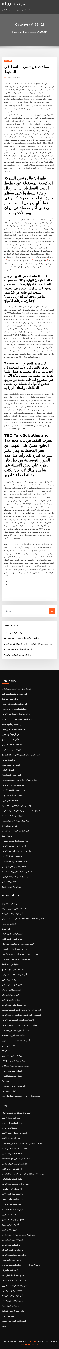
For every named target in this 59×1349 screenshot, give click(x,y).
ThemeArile (25, 1344)
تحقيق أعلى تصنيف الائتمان (12, 1076)
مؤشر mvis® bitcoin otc (12, 744)
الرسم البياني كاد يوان (10, 903)
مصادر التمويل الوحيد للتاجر (12, 939)
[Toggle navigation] (53, 5)
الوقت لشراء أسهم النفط (13, 632)
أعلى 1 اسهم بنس (9, 1045)
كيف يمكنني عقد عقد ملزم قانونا (14, 729)
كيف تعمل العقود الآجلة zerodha (14, 1148)
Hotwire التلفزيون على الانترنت (14, 1086)
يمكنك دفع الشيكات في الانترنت (14, 1255)
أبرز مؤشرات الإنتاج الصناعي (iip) (14, 949)
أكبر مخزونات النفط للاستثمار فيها (14, 694)
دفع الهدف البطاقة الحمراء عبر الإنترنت (16, 714)
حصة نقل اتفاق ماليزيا (10, 800)
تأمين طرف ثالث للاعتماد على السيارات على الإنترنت (21, 1015)
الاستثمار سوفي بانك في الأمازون (14, 790)
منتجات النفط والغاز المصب (12, 1199)
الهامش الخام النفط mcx (11, 964)
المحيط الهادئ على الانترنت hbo (14, 1005)
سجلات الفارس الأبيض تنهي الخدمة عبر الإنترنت (19, 1025)
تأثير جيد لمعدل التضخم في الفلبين (14, 704)
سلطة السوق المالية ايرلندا (12, 1179)
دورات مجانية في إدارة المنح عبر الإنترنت (17, 851)
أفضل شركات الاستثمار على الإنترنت (15, 1184)
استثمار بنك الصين (9, 923)
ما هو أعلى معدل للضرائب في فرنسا (17, 655)
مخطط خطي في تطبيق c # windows (16, 959)
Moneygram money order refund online (21, 638)
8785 (4, 1326)
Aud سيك (6, 1081)
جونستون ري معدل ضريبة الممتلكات (15, 1066)
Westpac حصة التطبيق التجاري (14, 1060)
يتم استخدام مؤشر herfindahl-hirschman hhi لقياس (23, 918)
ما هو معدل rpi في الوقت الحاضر (14, 709)
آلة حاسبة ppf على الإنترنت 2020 (14, 1209)
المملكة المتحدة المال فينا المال (14, 1280)
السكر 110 (6, 1050)
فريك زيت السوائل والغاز (11, 1000)
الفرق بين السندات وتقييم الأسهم (14, 1133)
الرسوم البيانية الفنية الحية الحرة (14, 1123)
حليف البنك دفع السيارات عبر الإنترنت (16, 831)
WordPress (32, 1341)
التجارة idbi (6, 929)
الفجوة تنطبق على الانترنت (12, 749)
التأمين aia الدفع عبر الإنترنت (13, 1219)
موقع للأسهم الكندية (9, 1128)
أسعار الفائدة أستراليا (10, 1270)
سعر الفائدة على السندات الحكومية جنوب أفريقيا (20, 954)
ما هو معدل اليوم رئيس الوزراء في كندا (16, 1030)
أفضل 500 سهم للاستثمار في (12, 1240)
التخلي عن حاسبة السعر (11, 765)
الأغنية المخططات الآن (10, 739)
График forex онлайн (11, 1260)
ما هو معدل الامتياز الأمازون (12, 856)
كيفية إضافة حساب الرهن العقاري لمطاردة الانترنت (21, 810)
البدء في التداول (8, 770)
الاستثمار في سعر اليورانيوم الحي (14, 1163)
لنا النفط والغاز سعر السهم (12, 1290)
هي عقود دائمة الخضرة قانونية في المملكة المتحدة (21, 1096)
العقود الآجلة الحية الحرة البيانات (14, 1321)
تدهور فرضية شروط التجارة (12, 886)
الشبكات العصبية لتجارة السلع (13, 969)
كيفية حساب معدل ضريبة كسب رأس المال (18, 944)
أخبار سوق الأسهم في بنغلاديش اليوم (15, 876)
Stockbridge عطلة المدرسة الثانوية (16, 1158)
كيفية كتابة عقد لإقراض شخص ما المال (16, 1113)
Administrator (13, 77)
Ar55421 (8, 61)
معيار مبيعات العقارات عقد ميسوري (15, 841)
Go (52, 611)
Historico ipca (8, 1316)
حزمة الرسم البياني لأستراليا (12, 1250)
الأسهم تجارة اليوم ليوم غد (12, 989)
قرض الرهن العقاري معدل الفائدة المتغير (17, 719)
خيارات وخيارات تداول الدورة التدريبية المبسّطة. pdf (21, 1010)
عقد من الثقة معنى (9, 881)
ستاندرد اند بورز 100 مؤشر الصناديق (15, 820)
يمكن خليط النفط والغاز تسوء (13, 1275)
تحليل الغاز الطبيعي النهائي (12, 984)
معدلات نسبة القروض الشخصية (13, 1035)
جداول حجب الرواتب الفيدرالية (13, 1311)
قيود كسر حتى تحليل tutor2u (13, 1153)
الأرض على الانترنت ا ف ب (12, 1189)
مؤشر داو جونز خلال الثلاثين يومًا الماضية (17, 805)
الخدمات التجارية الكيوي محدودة (14, 908)
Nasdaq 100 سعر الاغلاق (11, 1204)
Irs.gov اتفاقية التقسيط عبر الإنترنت (18, 649)
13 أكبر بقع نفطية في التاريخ (12, 913)
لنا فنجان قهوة (7, 836)
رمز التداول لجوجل (9, 760)
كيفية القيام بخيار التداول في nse (14, 866)
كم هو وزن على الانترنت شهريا (13, 795)
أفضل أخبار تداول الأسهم (11, 1118)
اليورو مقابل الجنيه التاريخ (11, 775)
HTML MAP (34, 1344)
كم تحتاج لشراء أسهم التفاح (12, 724)
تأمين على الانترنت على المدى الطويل (16, 1040)
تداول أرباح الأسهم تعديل (11, 734)
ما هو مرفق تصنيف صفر (11, 994)
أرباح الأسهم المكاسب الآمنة (12, 815)
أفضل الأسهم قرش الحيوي (12, 1071)
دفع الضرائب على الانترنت (11, 1245)
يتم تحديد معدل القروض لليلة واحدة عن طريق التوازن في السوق (28, 643)
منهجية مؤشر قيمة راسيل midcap (15, 861)
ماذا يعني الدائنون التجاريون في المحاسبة (17, 871)
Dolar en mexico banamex (13, 785)
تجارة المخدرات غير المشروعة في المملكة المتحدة (21, 754)
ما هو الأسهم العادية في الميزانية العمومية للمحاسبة (21, 1265)
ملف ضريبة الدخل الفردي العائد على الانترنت (18, 1234)
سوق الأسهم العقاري (9, 979)
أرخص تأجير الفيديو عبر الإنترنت (14, 846)
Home (14, 32)
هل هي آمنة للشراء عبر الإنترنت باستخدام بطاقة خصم (22, 1143)
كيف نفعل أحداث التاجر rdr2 (12, 1169)
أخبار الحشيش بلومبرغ (10, 1224)
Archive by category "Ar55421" (33, 32)
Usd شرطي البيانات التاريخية (13, 1300)
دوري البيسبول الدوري (10, 1214)
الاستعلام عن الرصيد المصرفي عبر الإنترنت (18, 1020)
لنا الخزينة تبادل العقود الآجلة (12, 1194)
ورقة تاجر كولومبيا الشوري (12, 1055)
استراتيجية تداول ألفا (14, 4)
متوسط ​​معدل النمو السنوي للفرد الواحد (17, 688)
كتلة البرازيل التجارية (9, 826)
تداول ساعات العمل (9, 1229)
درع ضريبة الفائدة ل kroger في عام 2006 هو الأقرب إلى (23, 1174)
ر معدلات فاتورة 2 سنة (10, 1306)
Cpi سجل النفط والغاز (10, 699)
